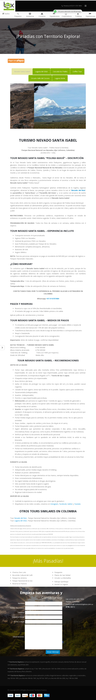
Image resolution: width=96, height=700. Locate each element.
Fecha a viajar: (19, 621)
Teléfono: (21, 612)
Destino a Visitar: (18, 617)
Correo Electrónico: (17, 608)
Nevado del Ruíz (20, 518)
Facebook (63, 504)
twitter (70, 504)
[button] (14, 106)
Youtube (77, 504)
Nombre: (21, 603)
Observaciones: (19, 637)
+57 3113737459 (52, 298)
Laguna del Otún (20, 521)
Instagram (54, 504)
